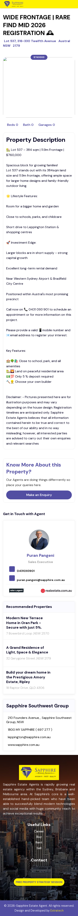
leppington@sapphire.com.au (29, 737)
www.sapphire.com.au (23, 745)
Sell (39, 848)
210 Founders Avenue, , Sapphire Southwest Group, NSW (39, 720)
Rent (39, 842)
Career (39, 831)
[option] (39, 87)
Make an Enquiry (39, 495)
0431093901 (26, 571)
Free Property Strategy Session (39, 882)
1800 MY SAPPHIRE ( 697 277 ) (30, 730)
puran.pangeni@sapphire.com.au (41, 580)
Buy (39, 837)
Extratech (57, 911)
